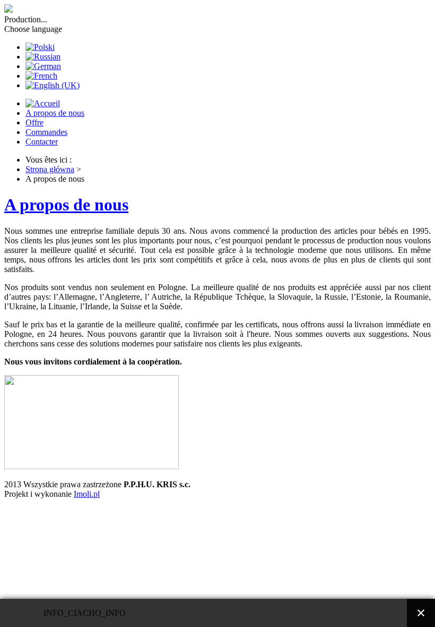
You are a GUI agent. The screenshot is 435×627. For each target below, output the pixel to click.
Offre (34, 122)
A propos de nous (54, 112)
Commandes (46, 132)
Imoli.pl (87, 493)
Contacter (41, 141)
